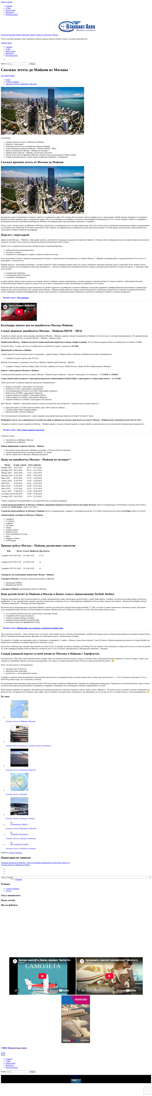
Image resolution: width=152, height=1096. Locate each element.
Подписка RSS (12, 15)
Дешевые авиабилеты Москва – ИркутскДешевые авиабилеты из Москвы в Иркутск (35, 863)
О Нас (8, 8)
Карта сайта (10, 10)
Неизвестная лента (17, 1048)
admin (12, 76)
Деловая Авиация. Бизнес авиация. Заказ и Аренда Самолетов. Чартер (30, 35)
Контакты (10, 12)
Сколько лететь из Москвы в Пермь (15, 865)
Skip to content (6, 2)
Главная (9, 6)
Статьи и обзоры (15, 853)
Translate (18, 879)
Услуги (8, 891)
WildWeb (76, 1076)
